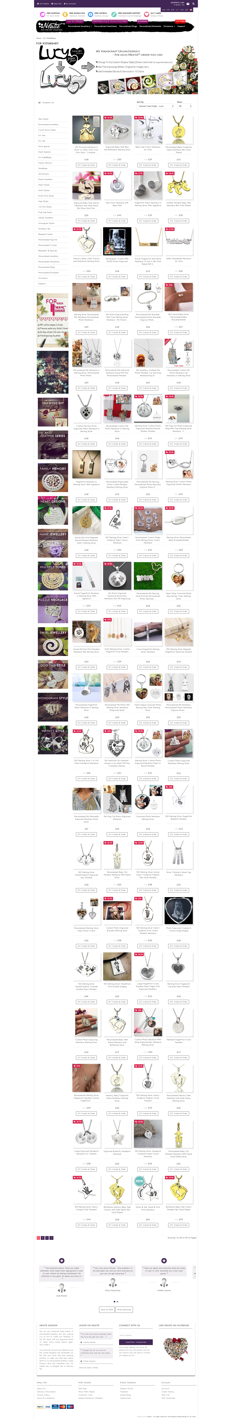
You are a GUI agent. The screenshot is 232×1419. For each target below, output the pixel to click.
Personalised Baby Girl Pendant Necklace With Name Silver (117, 875)
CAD (168, 10)
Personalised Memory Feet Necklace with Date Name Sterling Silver (179, 1098)
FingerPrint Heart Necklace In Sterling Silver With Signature (148, 204)
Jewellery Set (44, 229)
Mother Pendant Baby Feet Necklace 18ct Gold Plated (179, 204)
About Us (41, 1389)
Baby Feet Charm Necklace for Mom (148, 148)
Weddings (42, 168)
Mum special (44, 146)
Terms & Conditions (46, 1398)
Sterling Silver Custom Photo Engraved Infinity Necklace (179, 483)
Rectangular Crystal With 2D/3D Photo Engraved (117, 260)
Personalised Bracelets (149, 23)
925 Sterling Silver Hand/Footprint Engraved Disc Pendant (86, 875)
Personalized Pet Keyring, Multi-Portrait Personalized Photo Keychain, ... (148, 596)
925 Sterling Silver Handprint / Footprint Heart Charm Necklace (148, 1154)
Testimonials (125, 1398)
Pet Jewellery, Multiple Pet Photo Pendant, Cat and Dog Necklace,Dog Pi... (148, 373)
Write (95, 1368)
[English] (191, 10)
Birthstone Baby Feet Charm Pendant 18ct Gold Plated (178, 1208)
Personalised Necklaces (105, 23)
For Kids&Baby (49, 38)
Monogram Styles (46, 223)
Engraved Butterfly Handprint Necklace (117, 1152)
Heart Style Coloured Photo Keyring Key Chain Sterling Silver (178, 596)
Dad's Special (44, 152)
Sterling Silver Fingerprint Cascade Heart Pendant (178, 985)
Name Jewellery (45, 179)
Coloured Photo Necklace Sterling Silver (148, 817)
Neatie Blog (125, 1395)
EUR (172, 10)
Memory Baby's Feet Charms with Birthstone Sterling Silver (86, 260)
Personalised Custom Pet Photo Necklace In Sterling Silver (117, 428)
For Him (42, 135)
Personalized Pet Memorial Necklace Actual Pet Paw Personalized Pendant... (117, 373)
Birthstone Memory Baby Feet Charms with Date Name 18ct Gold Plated (117, 1209)
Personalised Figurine (47, 240)
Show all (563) (107, 1310)
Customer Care (85, 1395)
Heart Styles (43, 185)
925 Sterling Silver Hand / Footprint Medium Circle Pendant (148, 1098)
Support (180, 23)
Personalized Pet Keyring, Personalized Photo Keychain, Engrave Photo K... (148, 484)
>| (51, 1238)
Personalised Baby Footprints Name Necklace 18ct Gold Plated (179, 149)
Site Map (82, 1389)
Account (165, 1389)
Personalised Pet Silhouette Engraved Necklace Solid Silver (86, 819)
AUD (163, 10)
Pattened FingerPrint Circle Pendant (179, 1041)
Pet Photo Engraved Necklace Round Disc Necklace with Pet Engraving (117, 596)
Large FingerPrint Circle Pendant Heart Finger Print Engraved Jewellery (148, 986)
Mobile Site (141, 1416)
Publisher (124, 1392)
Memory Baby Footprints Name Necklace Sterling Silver (117, 1098)
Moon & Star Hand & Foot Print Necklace (148, 1208)
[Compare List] (92, 140)
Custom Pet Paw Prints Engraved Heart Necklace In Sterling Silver (86, 428)
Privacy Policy (43, 1395)
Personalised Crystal (47, 245)
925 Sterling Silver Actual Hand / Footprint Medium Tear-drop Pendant (147, 875)
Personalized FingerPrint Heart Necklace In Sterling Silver (86, 707)
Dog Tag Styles (45, 212)
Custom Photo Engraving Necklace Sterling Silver (86, 1041)
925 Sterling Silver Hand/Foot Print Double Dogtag (117, 985)
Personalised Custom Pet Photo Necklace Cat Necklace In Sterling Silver (179, 373)
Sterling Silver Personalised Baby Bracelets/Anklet (178, 538)
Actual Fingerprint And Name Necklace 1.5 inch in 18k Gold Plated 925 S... (148, 261)
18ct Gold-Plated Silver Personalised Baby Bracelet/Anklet (178, 317)
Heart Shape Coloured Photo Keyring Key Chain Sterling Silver (148, 707)
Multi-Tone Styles (46, 196)
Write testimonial (124, 1310)
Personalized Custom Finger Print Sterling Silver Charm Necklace (147, 540)
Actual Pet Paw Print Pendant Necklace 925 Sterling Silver (86, 650)
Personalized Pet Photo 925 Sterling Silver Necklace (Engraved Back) (117, 707)
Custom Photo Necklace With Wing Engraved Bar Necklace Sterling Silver (148, 1042)
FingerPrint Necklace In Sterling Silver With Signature (86, 483)
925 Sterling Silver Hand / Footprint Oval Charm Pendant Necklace (148, 930)
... (61, 1279)
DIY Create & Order (86, 165)
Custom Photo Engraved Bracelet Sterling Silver (117, 929)
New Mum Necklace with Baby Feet (117, 204)
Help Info (57, 4)
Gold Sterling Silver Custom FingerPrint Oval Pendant (117, 650)
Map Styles (43, 201)
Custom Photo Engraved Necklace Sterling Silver (179, 762)
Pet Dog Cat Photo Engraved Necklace (117, 817)
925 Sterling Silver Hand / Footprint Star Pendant (86, 1208)
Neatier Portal (126, 1389)
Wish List (165, 1395)
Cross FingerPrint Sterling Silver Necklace (148, 650)
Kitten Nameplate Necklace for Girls (178, 260)
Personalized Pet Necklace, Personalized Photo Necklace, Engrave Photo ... (178, 707)
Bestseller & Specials (47, 251)
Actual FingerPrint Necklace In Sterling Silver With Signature (86, 596)
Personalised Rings (128, 26)
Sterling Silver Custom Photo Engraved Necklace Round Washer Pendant (148, 428)
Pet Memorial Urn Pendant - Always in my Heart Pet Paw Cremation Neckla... (117, 763)
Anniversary (43, 174)
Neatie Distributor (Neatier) (91, 1398)
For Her (41, 141)
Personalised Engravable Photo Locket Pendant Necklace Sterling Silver (117, 484)
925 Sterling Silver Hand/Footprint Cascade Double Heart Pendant (86, 986)
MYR (181, 10)
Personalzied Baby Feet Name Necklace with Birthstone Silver (117, 1042)
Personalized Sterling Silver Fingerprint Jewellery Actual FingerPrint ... (86, 1098)
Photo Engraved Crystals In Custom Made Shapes (178, 929)
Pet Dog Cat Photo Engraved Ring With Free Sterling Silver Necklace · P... (178, 428)
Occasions (168, 26)
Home (38, 38)
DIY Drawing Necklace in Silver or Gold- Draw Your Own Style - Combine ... (86, 149)
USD (186, 10)
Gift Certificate (168, 1398)
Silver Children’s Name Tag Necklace (178, 873)
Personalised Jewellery (78, 23)
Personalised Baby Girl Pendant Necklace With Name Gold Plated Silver (178, 1154)
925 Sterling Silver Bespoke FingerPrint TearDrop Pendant (178, 650)
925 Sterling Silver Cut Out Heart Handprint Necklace (86, 762)
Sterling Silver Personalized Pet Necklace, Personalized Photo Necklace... (86, 317)
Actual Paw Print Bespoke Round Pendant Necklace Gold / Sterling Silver (86, 540)
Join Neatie (44, 4)
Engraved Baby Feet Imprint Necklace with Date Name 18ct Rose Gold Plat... (86, 205)
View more (53, 413)
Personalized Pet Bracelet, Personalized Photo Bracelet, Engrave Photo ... (148, 317)
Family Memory (45, 163)
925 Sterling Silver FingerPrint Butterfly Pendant (178, 817)
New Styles (43, 119)
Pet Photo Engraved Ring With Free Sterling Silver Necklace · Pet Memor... (117, 317)
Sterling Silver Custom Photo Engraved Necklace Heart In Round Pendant (148, 763)
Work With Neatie (87, 1392)
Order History (168, 1392)
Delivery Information (46, 1392)
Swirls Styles (43, 190)
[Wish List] (97, 140)
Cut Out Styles (45, 207)
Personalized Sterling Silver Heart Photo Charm (86, 929)
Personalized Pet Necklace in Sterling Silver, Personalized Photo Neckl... (86, 373)
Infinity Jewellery (45, 218)
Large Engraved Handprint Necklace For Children (86, 1152)
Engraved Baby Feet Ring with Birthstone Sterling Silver (117, 148)
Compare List (47, 103)
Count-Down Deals (47, 130)
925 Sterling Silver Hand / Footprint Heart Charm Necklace (117, 540)
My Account (70, 4)
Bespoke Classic (45, 234)
